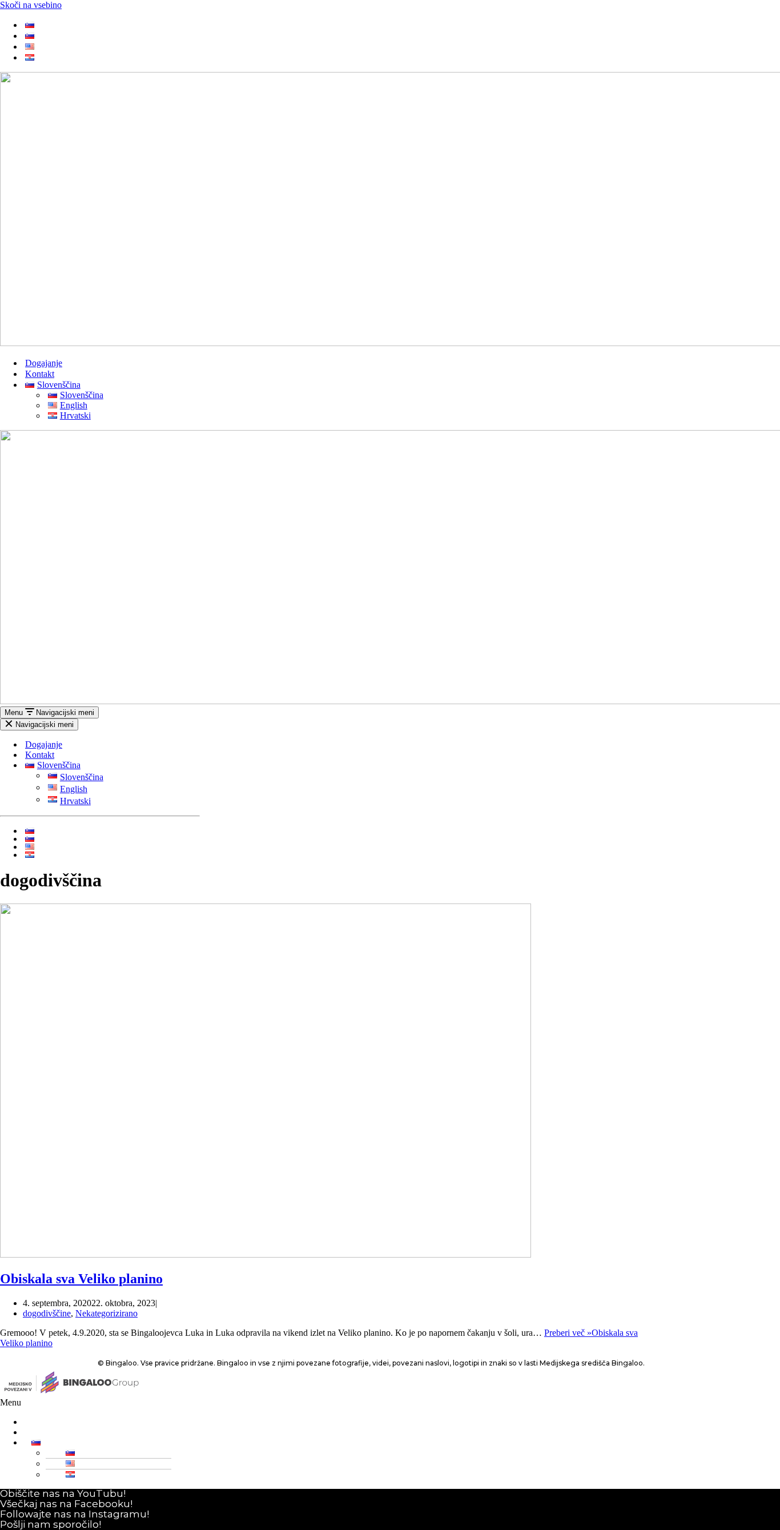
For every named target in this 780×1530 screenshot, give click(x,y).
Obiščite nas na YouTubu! (63, 1493)
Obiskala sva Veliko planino (81, 1278)
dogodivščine (47, 1313)
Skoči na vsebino (31, 5)
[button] (387, 1403)
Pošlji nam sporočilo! (50, 1524)
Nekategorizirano (106, 1313)
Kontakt (39, 374)
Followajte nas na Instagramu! (74, 1514)
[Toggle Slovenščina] (194, 765)
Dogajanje (43, 363)
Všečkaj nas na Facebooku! (66, 1503)
